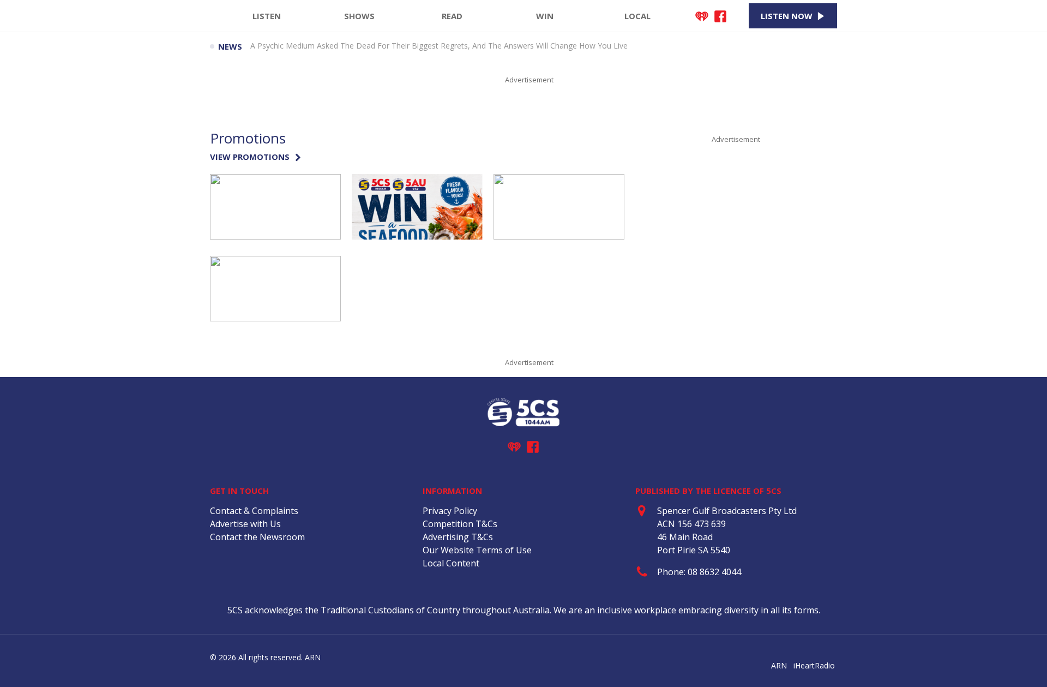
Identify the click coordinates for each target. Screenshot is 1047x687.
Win (544, 15)
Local (637, 15)
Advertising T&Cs (458, 537)
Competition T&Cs (460, 524)
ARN (779, 665)
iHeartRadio (814, 665)
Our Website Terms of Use (477, 550)
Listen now (787, 15)
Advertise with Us (245, 524)
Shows (359, 15)
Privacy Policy (450, 511)
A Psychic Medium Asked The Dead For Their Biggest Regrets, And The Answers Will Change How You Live (439, 46)
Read (452, 15)
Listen (266, 15)
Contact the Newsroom (257, 537)
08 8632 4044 (714, 572)
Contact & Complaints (254, 511)
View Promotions (250, 157)
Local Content (451, 563)
